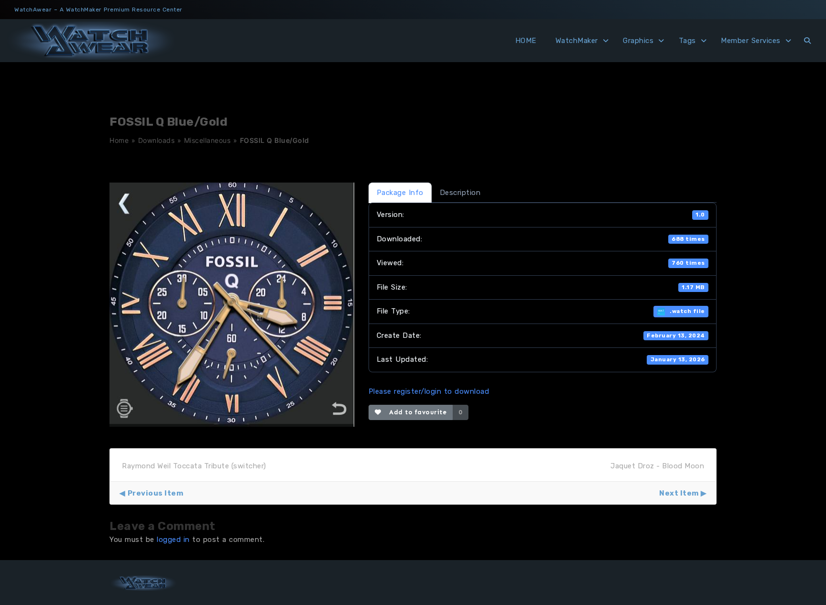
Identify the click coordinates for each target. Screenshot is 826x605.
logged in (173, 539)
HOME (525, 40)
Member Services (751, 40)
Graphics (638, 40)
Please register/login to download (429, 391)
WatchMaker (576, 40)
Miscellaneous (207, 140)
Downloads (156, 140)
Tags (687, 40)
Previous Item (155, 493)
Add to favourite (415, 412)
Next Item (679, 493)
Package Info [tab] (400, 192)
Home (119, 140)
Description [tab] (460, 192)
